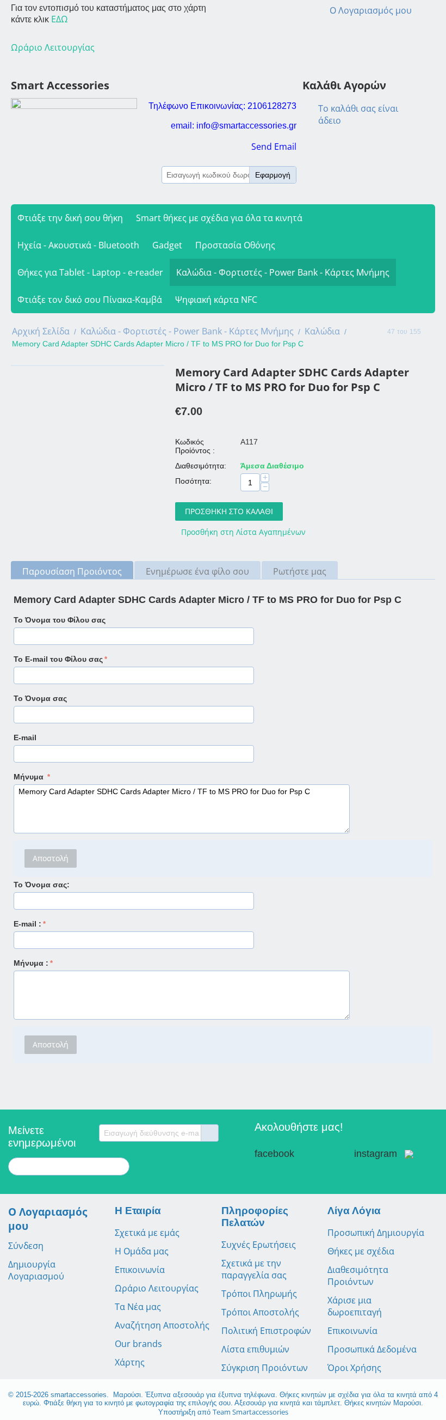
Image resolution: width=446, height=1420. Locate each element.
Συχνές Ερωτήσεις (258, 1245)
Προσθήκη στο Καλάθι (229, 511)
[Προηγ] (377, 332)
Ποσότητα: (193, 481)
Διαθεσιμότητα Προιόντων (357, 1276)
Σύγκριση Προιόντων (264, 1368)
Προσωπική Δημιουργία (375, 1233)
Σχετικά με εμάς (147, 1233)
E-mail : (27, 923)
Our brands (138, 1344)
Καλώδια (322, 331)
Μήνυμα (30, 776)
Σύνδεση (26, 1246)
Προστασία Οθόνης (235, 245)
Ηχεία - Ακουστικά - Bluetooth (78, 245)
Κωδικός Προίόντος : (195, 446)
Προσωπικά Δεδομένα (372, 1349)
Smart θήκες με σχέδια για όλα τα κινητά (219, 218)
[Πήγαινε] (209, 1133)
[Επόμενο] (431, 332)
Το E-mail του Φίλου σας (58, 659)
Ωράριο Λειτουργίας (157, 1288)
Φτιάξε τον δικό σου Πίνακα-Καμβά (89, 300)
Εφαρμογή (272, 174)
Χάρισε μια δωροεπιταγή (354, 1306)
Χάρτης (130, 1362)
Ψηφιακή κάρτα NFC (216, 300)
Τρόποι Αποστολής (260, 1312)
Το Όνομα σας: (42, 884)
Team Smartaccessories (250, 1412)
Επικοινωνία (140, 1270)
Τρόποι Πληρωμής (259, 1294)
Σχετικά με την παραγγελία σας (254, 1269)
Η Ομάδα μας (142, 1251)
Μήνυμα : (31, 963)
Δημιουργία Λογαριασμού (36, 1270)
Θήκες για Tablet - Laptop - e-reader (90, 272)
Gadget (167, 245)
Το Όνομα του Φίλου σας (60, 619)
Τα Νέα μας (138, 1307)
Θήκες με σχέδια (360, 1251)
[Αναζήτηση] (121, 1167)
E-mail (25, 737)
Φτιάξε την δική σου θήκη (70, 218)
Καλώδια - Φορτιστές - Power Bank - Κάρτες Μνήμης (282, 272)
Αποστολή (51, 858)
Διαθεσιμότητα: (200, 465)
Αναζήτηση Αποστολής (162, 1325)
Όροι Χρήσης (354, 1368)
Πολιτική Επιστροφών (266, 1331)
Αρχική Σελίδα (41, 331)
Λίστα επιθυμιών (255, 1349)
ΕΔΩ (59, 19)
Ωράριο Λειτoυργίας (53, 47)
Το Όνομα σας (40, 698)
